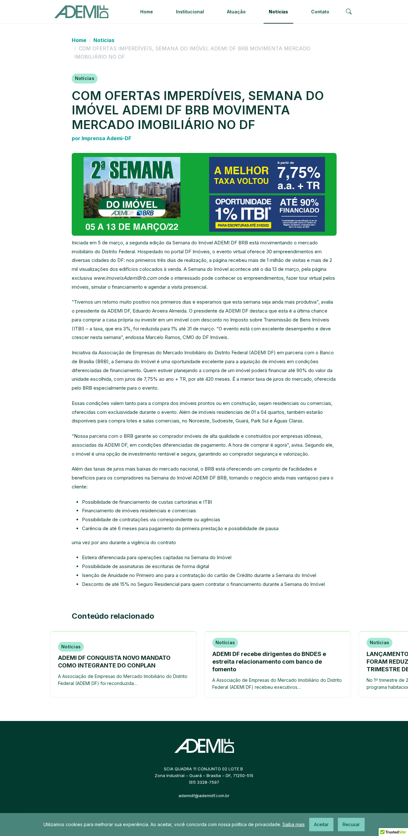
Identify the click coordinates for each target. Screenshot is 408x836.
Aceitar (321, 824)
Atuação (236, 11)
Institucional (190, 11)
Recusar (351, 824)
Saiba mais (293, 824)
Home (146, 11)
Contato (320, 11)
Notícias (278, 11)
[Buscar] (348, 12)
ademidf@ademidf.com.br (203, 795)
